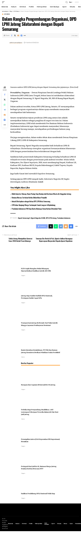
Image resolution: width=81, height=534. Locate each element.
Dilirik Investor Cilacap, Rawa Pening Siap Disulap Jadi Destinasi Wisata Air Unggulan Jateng (41, 194)
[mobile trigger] (4, 2)
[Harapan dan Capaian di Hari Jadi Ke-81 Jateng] (29, 373)
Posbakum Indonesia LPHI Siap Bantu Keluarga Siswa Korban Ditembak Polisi (36, 209)
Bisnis (23, 357)
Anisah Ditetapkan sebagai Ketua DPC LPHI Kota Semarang (31, 201)
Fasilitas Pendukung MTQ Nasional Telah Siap (38, 494)
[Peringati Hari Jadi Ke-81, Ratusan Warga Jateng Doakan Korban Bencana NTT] (29, 455)
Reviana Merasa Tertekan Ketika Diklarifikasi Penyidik (29, 197)
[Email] (18, 35)
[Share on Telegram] (4, 109)
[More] (24, 35)
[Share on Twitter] (14, 35)
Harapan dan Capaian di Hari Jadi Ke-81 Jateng (38, 385)
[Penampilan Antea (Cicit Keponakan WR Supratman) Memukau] (29, 428)
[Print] (21, 35)
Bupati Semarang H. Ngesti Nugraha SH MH (31, 218)
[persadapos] (14, 2)
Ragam (23, 275)
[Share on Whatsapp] (4, 104)
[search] (66, 2)
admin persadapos (15, 42)
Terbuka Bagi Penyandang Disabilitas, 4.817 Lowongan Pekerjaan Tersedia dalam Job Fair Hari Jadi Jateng (39, 412)
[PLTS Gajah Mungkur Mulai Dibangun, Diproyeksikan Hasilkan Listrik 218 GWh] (29, 257)
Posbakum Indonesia (63, 218)
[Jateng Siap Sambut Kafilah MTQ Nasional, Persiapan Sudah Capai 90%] (29, 284)
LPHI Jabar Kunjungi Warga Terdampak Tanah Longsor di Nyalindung (33, 205)
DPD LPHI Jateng (51, 218)
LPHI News (7, 14)
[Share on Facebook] (11, 35)
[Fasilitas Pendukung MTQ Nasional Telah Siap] (29, 482)
